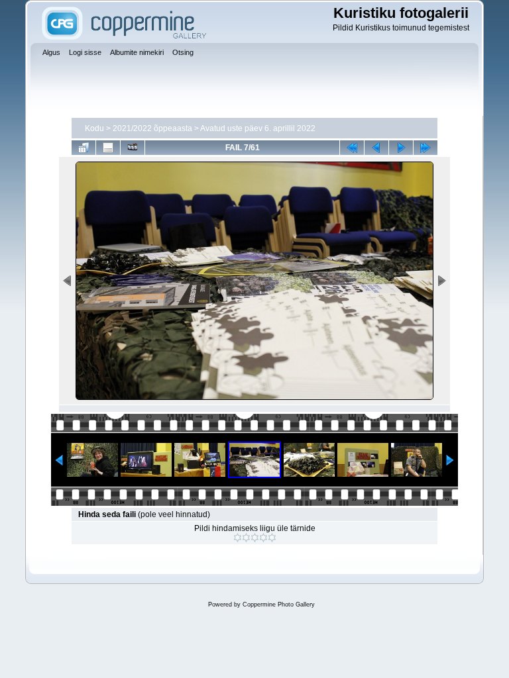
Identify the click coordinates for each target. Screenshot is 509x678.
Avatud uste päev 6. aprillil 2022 (257, 128)
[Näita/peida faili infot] (108, 147)
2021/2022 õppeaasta (152, 128)
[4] (263, 537)
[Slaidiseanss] (132, 147)
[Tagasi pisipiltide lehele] (83, 147)
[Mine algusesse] (352, 147)
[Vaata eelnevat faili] (376, 147)
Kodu (94, 128)
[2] (246, 537)
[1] (237, 537)
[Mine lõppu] (425, 147)
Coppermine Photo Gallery (279, 604)
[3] (255, 537)
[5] (272, 537)
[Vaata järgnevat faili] (401, 147)
